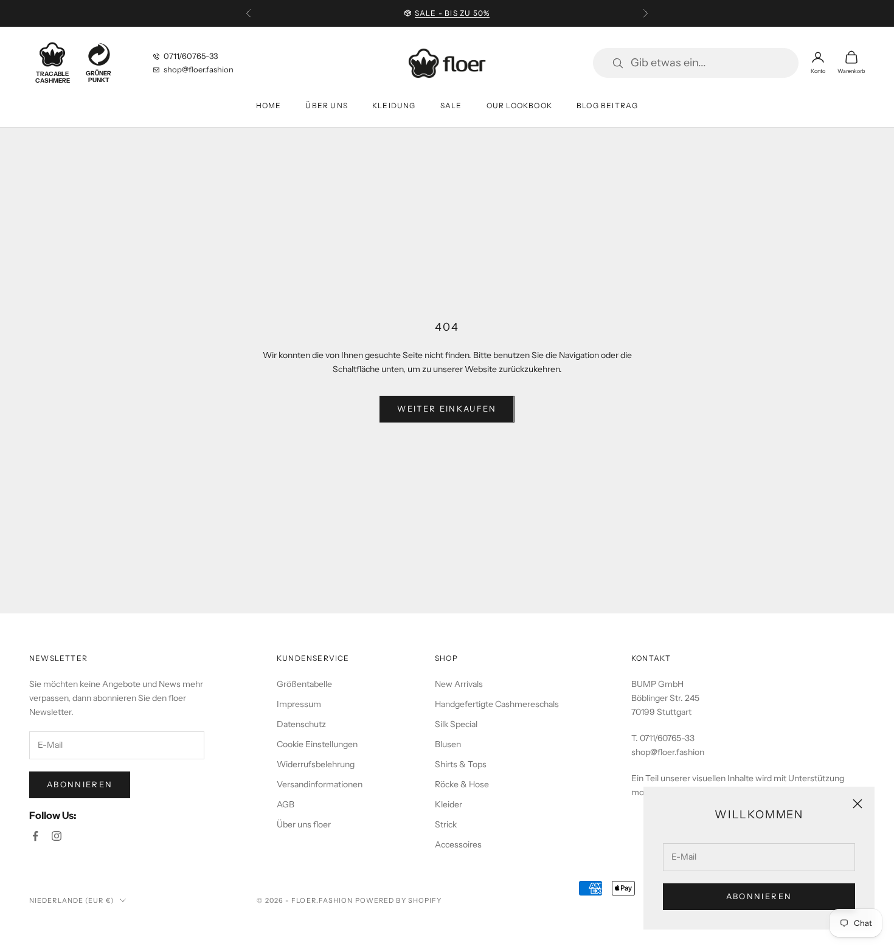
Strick (446, 824)
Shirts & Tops (461, 764)
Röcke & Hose (462, 784)
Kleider (448, 804)
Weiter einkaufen (446, 408)
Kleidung (394, 105)
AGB (285, 804)
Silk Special (456, 724)
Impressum (299, 704)
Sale (451, 105)
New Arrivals (459, 683)
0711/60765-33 (191, 56)
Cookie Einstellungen (317, 744)
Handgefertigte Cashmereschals (497, 704)
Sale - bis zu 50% (452, 13)
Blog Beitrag (607, 105)
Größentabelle (304, 683)
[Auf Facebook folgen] (35, 836)
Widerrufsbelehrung (316, 764)
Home (269, 105)
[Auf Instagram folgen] (56, 836)
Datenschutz (301, 724)
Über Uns (326, 105)
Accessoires (458, 844)
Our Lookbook (519, 105)
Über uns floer (304, 824)
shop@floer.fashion (199, 69)
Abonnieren (759, 896)
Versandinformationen (319, 784)
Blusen (448, 744)
